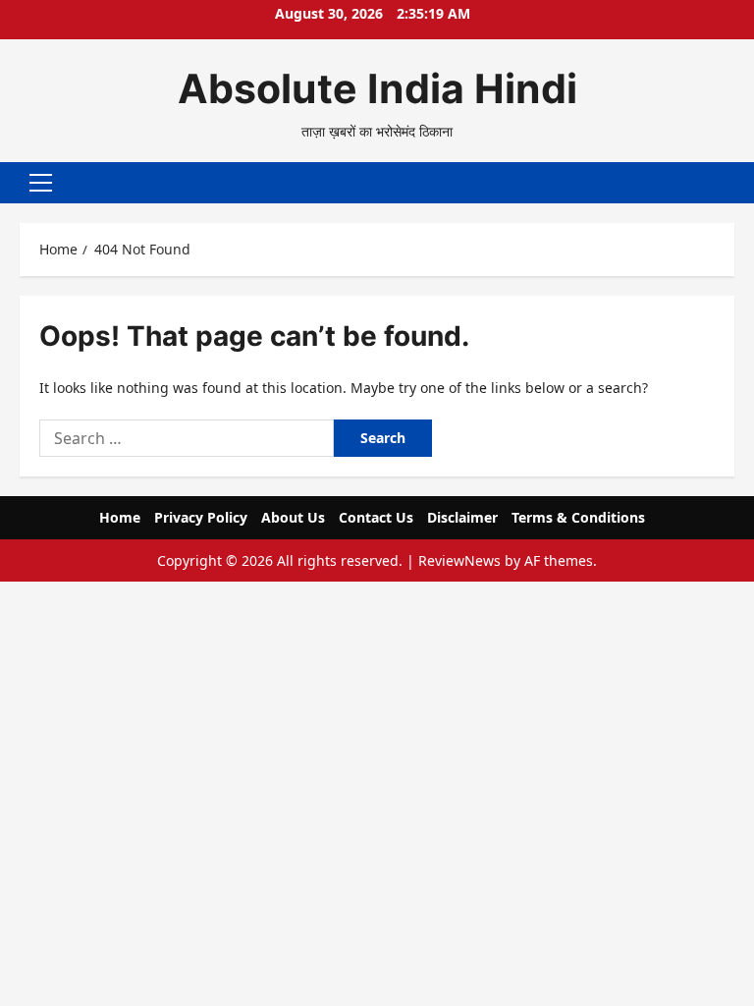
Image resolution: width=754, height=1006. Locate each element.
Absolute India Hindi (377, 88)
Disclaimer (462, 517)
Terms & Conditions (578, 517)
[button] (41, 182)
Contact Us (376, 517)
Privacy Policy (200, 517)
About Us (293, 517)
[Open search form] (729, 183)
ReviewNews (459, 560)
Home (119, 517)
